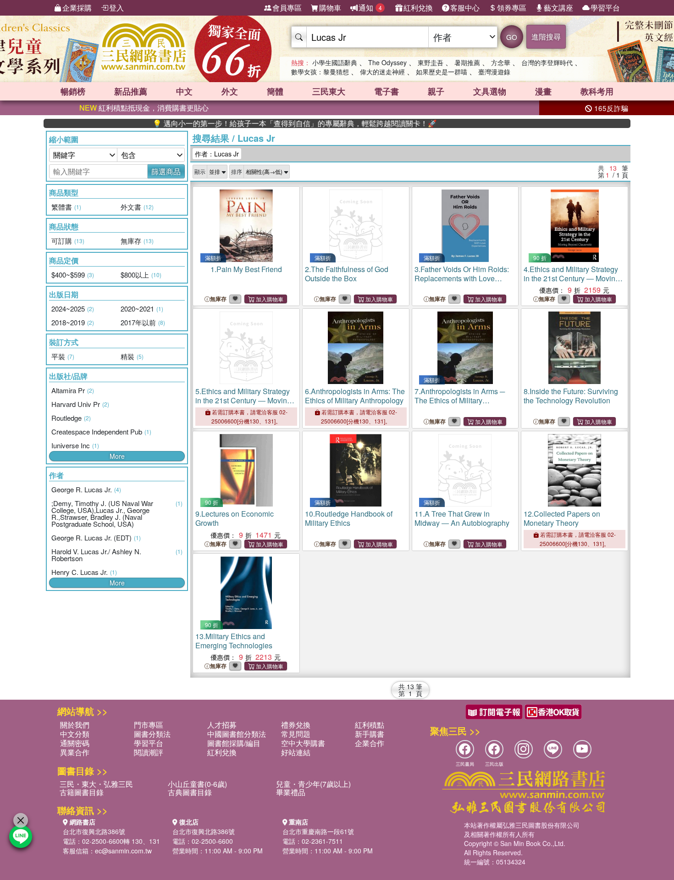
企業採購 (77, 7)
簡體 (275, 91)
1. (246, 269)
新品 (130, 91)
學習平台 (605, 7)
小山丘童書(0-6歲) (197, 784)
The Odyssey (387, 62)
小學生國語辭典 (334, 62)
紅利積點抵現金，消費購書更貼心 (144, 107)
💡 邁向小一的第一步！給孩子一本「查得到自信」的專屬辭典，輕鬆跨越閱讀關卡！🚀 (271, 123)
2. (346, 274)
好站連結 (295, 752)
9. (234, 518)
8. (571, 396)
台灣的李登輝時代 (547, 62)
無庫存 (218, 299)
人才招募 (222, 724)
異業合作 (74, 752)
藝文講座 (558, 7)
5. (243, 400)
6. (355, 396)
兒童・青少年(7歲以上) (313, 784)
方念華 (500, 62)
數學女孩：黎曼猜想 (320, 71)
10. (348, 518)
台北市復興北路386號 (94, 831)
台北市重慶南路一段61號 (318, 831)
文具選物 (489, 91)
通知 (370, 7)
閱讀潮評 (148, 752)
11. (461, 518)
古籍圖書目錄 (82, 792)
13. (233, 641)
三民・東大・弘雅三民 (96, 784)
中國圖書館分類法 (236, 734)
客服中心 (465, 7)
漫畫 (543, 91)
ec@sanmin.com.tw (123, 850)
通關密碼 (74, 743)
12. (562, 518)
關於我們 (74, 724)
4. (571, 278)
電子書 (386, 91)
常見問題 (295, 734)
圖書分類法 (152, 734)
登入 (116, 7)
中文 (184, 91)
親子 (436, 91)
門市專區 (148, 724)
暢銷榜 (73, 91)
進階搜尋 (546, 36)
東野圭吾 (430, 62)
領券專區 (511, 7)
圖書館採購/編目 (233, 743)
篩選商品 (166, 171)
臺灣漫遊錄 (494, 71)
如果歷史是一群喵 (441, 71)
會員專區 (287, 7)
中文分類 (74, 734)
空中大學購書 (303, 743)
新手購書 (369, 734)
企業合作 (369, 743)
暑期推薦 (467, 62)
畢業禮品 (290, 792)
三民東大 (328, 91)
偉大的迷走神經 (382, 71)
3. (461, 278)
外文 (229, 91)
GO (511, 37)
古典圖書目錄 (190, 792)
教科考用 (596, 91)
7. (459, 400)
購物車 (330, 7)
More (117, 456)
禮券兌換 (295, 724)
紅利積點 (369, 724)
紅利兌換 (418, 7)
